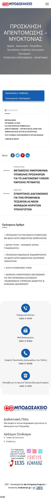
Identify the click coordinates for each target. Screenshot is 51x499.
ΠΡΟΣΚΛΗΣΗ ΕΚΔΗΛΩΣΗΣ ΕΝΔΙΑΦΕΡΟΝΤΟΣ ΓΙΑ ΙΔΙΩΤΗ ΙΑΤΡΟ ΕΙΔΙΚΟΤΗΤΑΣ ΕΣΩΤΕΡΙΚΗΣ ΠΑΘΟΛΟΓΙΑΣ (25, 257)
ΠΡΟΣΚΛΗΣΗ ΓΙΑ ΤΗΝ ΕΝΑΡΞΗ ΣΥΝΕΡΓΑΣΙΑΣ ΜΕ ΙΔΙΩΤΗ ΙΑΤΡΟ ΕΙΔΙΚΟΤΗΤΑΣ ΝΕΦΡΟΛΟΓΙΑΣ (25, 236)
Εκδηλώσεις (11, 441)
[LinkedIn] (28, 155)
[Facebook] (13, 155)
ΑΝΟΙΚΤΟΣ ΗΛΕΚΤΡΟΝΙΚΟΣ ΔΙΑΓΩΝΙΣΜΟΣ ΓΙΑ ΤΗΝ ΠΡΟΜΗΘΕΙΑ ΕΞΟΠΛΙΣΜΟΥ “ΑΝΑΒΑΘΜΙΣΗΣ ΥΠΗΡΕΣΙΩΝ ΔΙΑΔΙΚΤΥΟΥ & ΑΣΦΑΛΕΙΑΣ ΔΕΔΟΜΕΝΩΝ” (24, 279)
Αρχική (10, 45)
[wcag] (37, 487)
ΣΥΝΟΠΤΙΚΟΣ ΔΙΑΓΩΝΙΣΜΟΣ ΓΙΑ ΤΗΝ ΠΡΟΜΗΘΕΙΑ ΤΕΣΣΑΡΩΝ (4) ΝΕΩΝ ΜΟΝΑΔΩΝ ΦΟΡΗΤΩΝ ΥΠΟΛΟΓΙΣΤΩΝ (31, 201)
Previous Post (19, 167)
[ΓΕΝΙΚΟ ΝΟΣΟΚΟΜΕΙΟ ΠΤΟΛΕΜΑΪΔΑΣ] (17, 3)
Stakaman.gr (24, 487)
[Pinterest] (23, 155)
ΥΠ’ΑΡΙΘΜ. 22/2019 (12, 123)
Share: (5, 155)
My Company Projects (34, 484)
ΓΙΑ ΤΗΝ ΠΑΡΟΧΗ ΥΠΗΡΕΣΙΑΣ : (18, 126)
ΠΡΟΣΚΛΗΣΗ (10, 120)
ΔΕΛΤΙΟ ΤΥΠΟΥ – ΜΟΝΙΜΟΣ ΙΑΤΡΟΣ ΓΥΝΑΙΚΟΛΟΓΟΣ (21, 246)
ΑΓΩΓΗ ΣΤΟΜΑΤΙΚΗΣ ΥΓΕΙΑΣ (19, 267)
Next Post (17, 190)
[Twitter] (18, 155)
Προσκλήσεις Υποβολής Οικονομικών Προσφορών (18, 96)
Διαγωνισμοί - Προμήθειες (29, 45)
